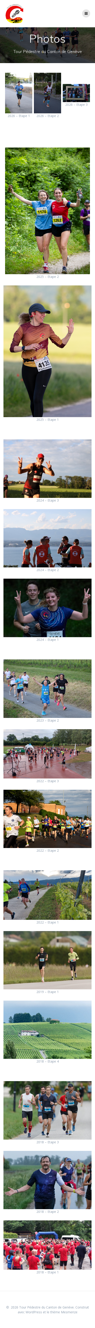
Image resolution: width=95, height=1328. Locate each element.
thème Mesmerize (63, 1312)
